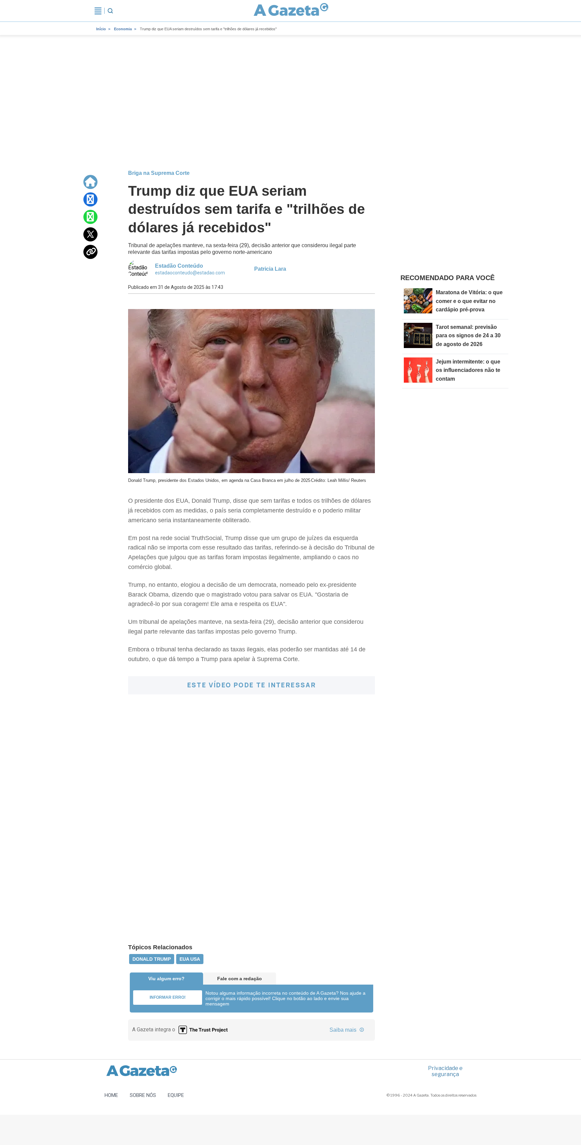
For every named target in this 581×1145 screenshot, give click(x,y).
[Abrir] (98, 11)
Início (101, 29)
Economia (123, 29)
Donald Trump (151, 959)
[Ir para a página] (291, 10)
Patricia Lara (270, 269)
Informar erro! (168, 997)
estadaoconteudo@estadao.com (190, 272)
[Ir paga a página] (90, 182)
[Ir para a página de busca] (110, 11)
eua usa (190, 959)
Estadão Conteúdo (179, 266)
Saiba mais (344, 1030)
